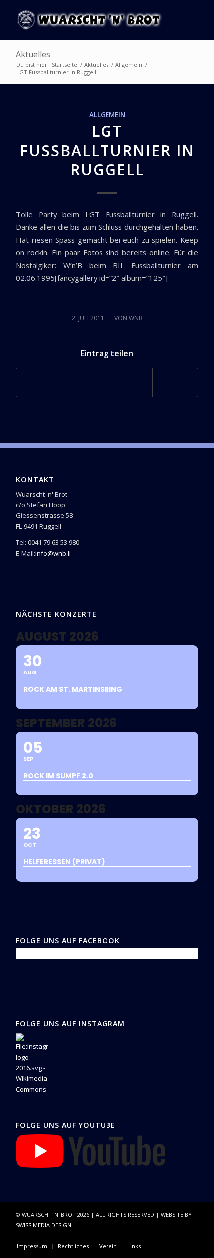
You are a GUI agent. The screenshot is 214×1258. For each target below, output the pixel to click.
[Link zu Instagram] (175, 1235)
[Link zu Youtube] (190, 1235)
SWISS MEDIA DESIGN (43, 1225)
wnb (136, 318)
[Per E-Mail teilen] (175, 382)
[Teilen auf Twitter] (84, 382)
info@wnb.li (53, 553)
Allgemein (107, 114)
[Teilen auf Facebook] (39, 382)
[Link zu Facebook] (160, 1235)
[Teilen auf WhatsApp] (129, 382)
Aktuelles (33, 54)
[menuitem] (32, 1246)
